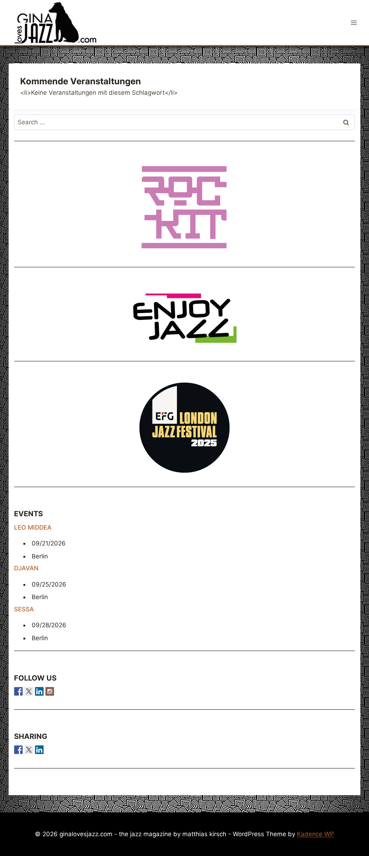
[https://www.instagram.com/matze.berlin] (49, 691)
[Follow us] (18, 691)
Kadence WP (315, 834)
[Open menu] (353, 22)
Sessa (24, 609)
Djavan (26, 568)
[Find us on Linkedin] (39, 691)
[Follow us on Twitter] (29, 691)
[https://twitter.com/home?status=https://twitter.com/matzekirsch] (29, 749)
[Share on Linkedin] (39, 749)
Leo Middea (33, 527)
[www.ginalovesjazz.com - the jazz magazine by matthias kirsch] (18, 749)
